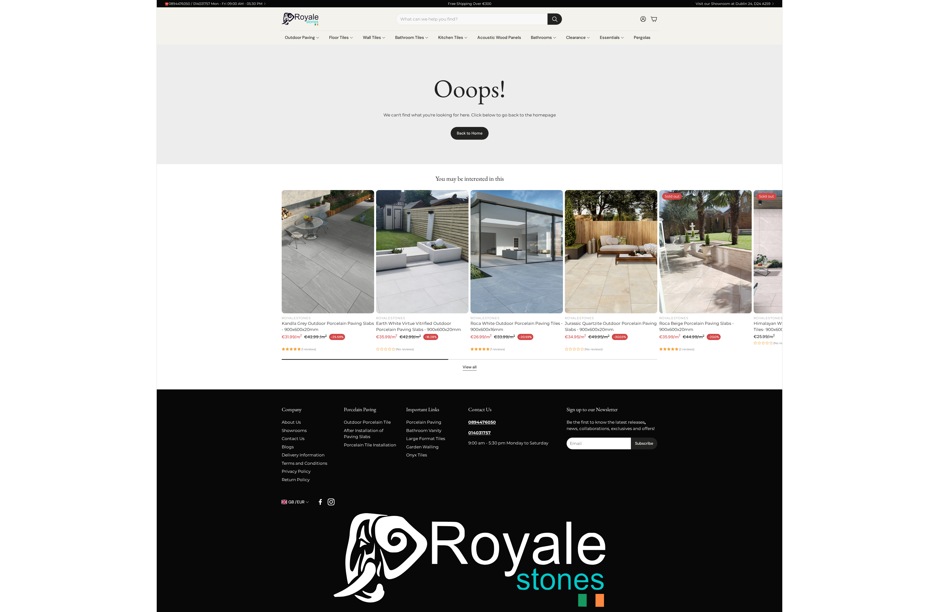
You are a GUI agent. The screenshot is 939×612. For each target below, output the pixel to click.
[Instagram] (331, 502)
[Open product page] (328, 251)
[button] (479, 19)
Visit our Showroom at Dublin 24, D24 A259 (733, 3)
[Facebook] (320, 502)
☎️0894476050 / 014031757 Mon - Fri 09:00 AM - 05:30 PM (213, 3)
